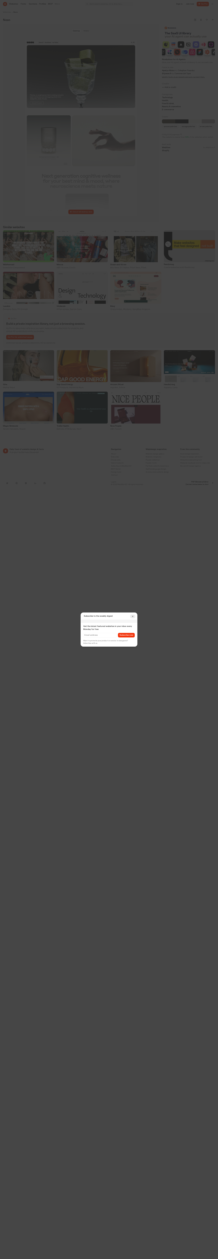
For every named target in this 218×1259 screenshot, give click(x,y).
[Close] (132, 616)
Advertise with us (90, 643)
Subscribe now (126, 635)
